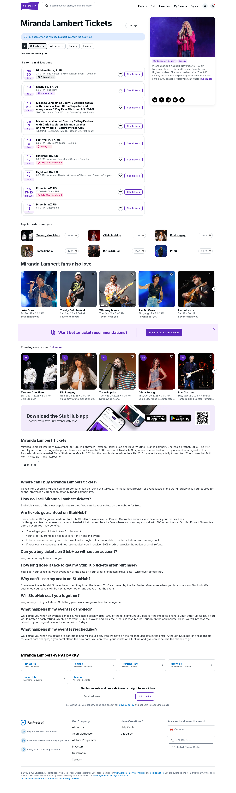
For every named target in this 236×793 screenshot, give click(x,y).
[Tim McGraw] (156, 294)
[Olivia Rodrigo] (156, 377)
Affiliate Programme (84, 740)
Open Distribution (82, 733)
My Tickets (180, 6)
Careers (77, 759)
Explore (142, 6)
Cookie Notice (157, 773)
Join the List (145, 696)
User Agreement (122, 773)
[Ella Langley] (78, 377)
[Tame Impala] (117, 377)
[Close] (213, 328)
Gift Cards (127, 733)
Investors (78, 746)
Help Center (128, 727)
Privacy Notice (138, 773)
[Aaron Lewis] (196, 294)
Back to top (30, 464)
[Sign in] (205, 6)
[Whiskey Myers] (117, 294)
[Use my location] (24, 46)
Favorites (164, 6)
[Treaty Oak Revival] (78, 294)
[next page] (214, 289)
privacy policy (126, 704)
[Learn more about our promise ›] (32, 722)
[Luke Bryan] (39, 294)
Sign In (195, 6)
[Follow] (120, 74)
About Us (78, 727)
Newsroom (79, 753)
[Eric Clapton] (196, 377)
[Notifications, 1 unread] (212, 6)
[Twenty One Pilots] (39, 377)
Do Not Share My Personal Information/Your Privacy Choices (50, 778)
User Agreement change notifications (111, 775)
